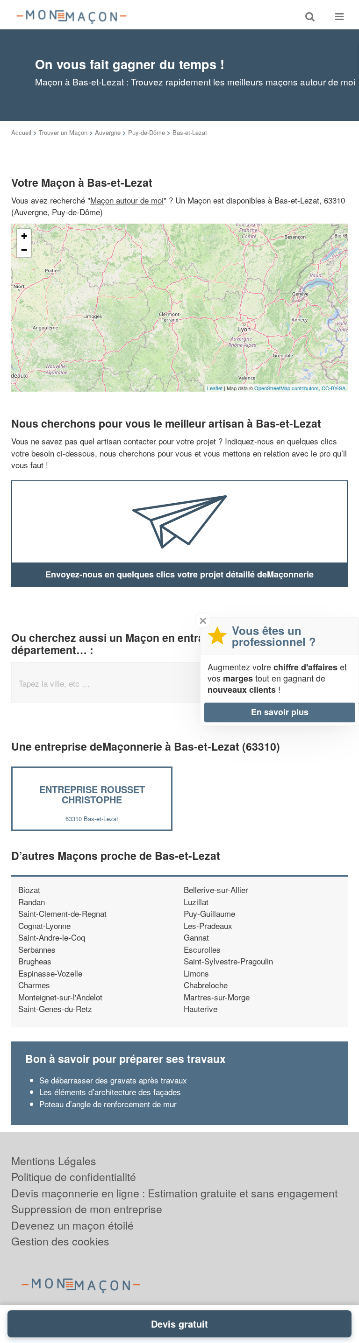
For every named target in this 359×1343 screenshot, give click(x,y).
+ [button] (24, 236)
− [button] (24, 250)
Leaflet (215, 388)
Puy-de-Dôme (146, 132)
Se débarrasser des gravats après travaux (113, 1080)
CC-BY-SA (333, 388)
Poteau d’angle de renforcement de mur (108, 1104)
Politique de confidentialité (73, 1176)
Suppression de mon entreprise (86, 1208)
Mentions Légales (53, 1160)
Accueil (21, 132)
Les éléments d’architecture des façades (111, 1091)
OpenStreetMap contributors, (288, 388)
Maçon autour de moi (127, 200)
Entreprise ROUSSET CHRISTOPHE (92, 794)
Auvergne (108, 132)
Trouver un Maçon (63, 132)
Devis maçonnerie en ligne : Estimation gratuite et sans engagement (174, 1193)
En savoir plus (280, 712)
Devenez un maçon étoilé (72, 1225)
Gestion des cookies (60, 1241)
